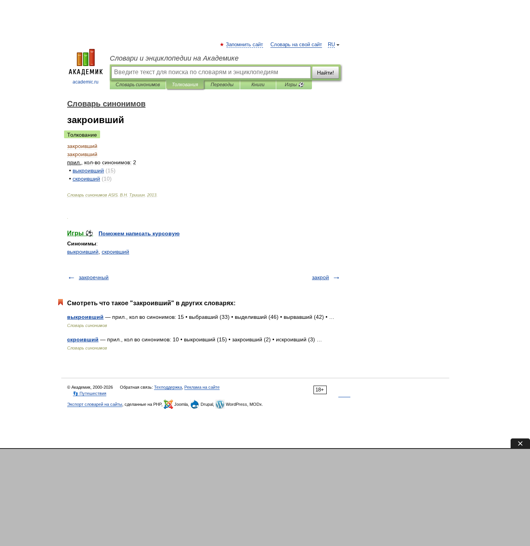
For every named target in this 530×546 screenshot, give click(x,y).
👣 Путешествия (89, 393)
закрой (320, 277)
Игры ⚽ (294, 84)
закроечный (94, 277)
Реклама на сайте (202, 387)
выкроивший (83, 252)
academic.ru (86, 82)
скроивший (115, 252)
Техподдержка (168, 387)
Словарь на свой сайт (296, 44)
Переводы (222, 84)
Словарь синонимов (138, 84)
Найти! (325, 73)
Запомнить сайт (245, 44)
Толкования (185, 84)
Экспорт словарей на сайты (94, 404)
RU (331, 44)
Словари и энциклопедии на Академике (174, 58)
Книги (258, 84)
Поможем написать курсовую (139, 233)
